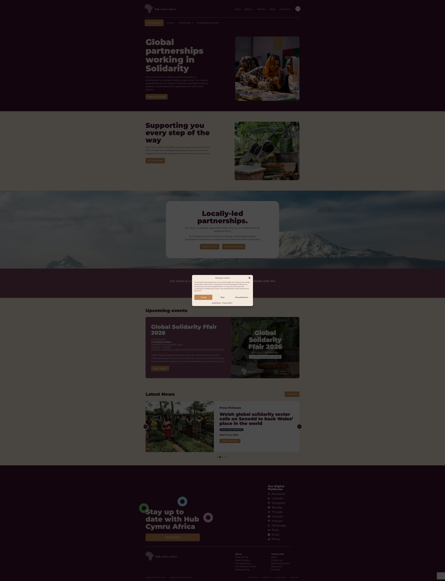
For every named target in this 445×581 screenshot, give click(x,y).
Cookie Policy (216, 303)
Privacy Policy (227, 303)
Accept (203, 297)
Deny (223, 297)
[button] (249, 278)
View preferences (241, 297)
